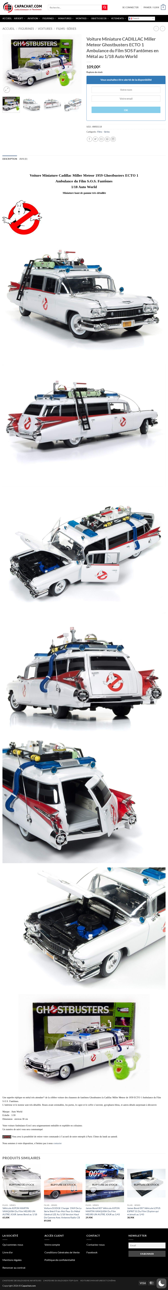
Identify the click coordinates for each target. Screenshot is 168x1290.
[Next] (76, 64)
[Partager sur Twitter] (95, 139)
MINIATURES (64, 18)
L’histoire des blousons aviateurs (21, 1280)
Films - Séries (66, 28)
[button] (130, 7)
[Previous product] (162, 28)
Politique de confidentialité (59, 1259)
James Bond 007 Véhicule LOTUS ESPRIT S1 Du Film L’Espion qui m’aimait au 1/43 (143, 1211)
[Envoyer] (104, 7)
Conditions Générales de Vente (62, 1252)
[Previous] (8, 64)
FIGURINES (48, 18)
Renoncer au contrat (13, 1267)
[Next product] (156, 28)
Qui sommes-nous (12, 1244)
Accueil (7, 18)
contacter (57, 1143)
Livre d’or (7, 1252)
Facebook (91, 1252)
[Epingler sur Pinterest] (107, 139)
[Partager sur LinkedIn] (113, 139)
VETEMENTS (117, 18)
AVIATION (33, 18)
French (135, 18)
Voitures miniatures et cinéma (98, 1280)
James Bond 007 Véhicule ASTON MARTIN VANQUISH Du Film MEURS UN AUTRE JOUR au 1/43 (103, 1211)
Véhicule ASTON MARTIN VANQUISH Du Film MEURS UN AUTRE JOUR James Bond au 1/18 (19, 1211)
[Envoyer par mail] (101, 139)
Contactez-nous (95, 1244)
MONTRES (81, 18)
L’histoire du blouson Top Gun (60, 1280)
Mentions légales (12, 1259)
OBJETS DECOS (99, 18)
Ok (126, 110)
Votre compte (52, 1244)
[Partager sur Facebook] (89, 139)
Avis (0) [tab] (23, 159)
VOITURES (45, 28)
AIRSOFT (18, 18)
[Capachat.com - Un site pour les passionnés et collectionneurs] (22, 7)
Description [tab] (9, 159)
